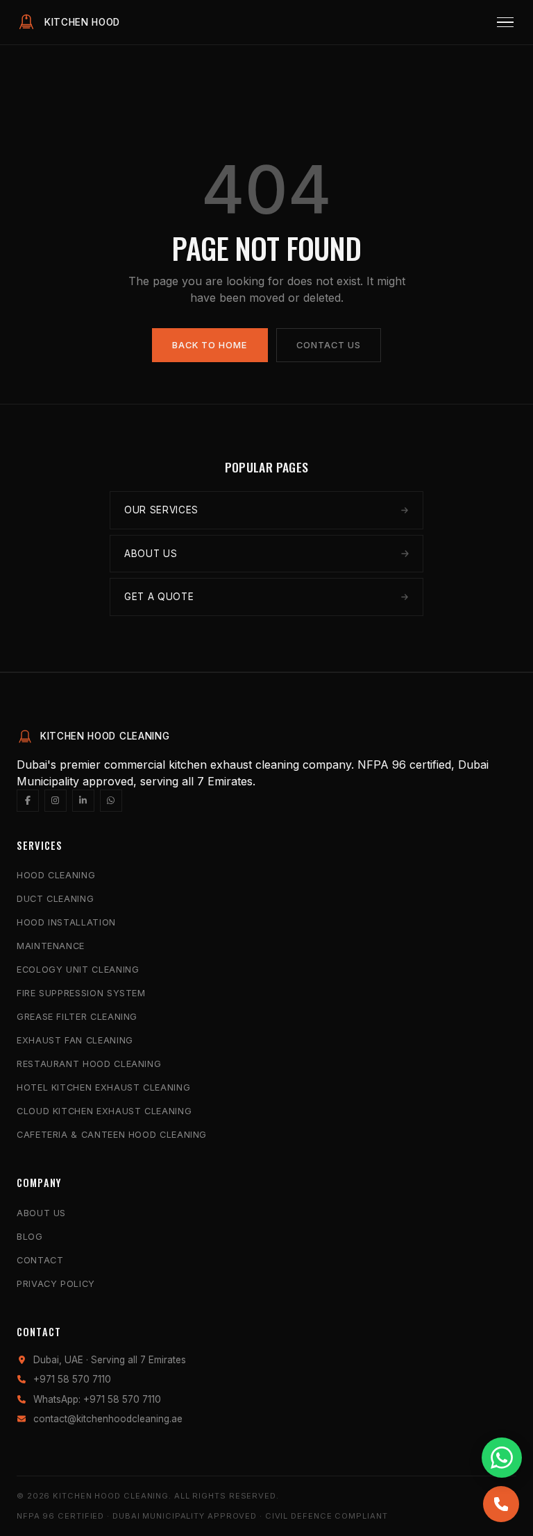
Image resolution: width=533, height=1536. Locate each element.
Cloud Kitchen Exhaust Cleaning (104, 1111)
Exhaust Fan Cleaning (75, 1040)
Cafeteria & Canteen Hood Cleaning (112, 1134)
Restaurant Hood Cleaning (89, 1064)
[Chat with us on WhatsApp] (502, 1457)
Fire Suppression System (81, 993)
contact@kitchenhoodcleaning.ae (108, 1418)
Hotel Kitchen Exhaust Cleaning (103, 1087)
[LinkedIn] (83, 801)
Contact (40, 1260)
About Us (41, 1213)
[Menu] (505, 23)
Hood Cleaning (56, 875)
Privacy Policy (56, 1284)
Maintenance (51, 946)
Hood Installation (66, 922)
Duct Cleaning (55, 899)
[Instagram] (55, 801)
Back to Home (209, 345)
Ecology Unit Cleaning (78, 969)
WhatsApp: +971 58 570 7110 (97, 1399)
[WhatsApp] (111, 801)
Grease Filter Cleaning (77, 1017)
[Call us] (501, 1504)
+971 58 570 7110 (72, 1379)
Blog (30, 1236)
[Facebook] (28, 801)
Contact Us (328, 345)
